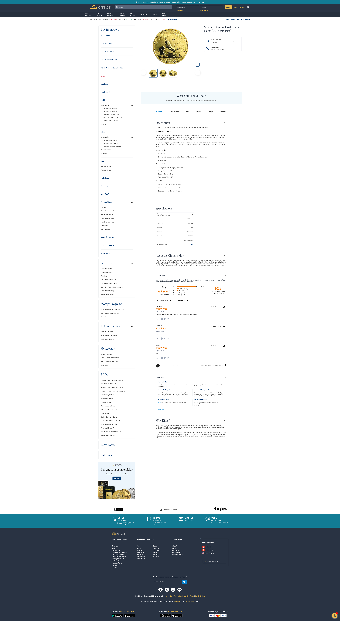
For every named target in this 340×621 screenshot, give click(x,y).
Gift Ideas (104, 84)
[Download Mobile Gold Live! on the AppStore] (129, 615)
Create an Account (117, 563)
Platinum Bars (106, 170)
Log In (228, 7)
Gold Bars (104, 124)
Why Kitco (223, 111)
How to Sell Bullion (107, 398)
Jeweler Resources (107, 332)
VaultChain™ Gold (108, 51)
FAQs (104, 374)
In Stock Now (106, 43)
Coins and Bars (106, 269)
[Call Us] (114, 521)
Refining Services (111, 326)
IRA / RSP (156, 556)
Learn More (160, 410)
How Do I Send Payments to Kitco (113, 391)
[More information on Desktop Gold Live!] (165, 615)
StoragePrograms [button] (110, 14)
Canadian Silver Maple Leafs (112, 146)
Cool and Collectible (109, 92)
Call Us (120, 518)
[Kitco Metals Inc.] (119, 533)
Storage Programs (111, 304)
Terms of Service (190, 601)
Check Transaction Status (110, 358)
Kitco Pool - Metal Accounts (112, 68)
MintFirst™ (105, 194)
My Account (108, 348)
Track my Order (116, 561)
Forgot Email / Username (109, 361)
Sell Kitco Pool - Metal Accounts (112, 287)
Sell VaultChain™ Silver (109, 283)
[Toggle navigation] (132, 30)
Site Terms (190, 596)
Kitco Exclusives (107, 237)
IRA (192, 244)
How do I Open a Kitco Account (112, 380)
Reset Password (204, 10)
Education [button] (144, 14)
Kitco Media (176, 552)
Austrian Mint (105, 229)
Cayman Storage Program (110, 313)
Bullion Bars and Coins (109, 417)
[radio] (191, 286)
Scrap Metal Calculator (109, 335)
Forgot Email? (180, 10)
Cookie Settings (199, 596)
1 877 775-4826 (230, 19)
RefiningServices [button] (122, 14)
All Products (106, 35)
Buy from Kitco (110, 29)
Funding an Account (118, 559)
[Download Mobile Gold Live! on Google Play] (117, 615)
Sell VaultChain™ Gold (109, 280)
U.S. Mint (104, 207)
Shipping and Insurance (109, 409)
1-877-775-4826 (220, 49)
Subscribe (107, 455)
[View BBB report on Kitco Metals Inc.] (118, 510)
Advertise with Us (177, 554)
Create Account (239, 7)
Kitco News (108, 445)
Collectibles (141, 556)
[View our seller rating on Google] (220, 509)
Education (115, 565)
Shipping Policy (116, 550)
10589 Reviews (165, 294)
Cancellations (105, 413)
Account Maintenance (108, 384)
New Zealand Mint (107, 222)
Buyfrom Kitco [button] (88, 14)
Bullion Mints (106, 202)
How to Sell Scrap (107, 402)
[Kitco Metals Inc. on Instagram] (167, 590)
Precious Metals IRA (108, 428)
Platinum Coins (106, 166)
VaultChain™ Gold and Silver (111, 432)
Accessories (105, 253)
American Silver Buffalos (110, 143)
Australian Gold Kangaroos (111, 120)
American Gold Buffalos (110, 111)
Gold (103, 100)
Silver (103, 132)
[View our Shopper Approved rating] (168, 509)
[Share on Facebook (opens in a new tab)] (162, 319)
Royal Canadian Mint (108, 211)
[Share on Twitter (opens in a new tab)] (165, 319)
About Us (175, 546)
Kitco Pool (156, 548)
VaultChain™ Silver (109, 59)
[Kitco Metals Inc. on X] (173, 590)
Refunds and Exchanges (119, 552)
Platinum (104, 161)
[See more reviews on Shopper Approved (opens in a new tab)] (168, 319)
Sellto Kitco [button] (99, 14)
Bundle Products (107, 245)
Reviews (198, 111)
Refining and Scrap (107, 291)
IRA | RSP (104, 317)
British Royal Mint (107, 215)
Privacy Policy (168, 596)
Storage (210, 111)
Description (159, 111)
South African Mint (107, 218)
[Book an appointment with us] (208, 521)
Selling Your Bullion (107, 294)
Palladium (105, 178)
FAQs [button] (155, 14)
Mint (187, 111)
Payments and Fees (108, 406)
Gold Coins (105, 105)
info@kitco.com (245, 19)
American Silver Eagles (110, 140)
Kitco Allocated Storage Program (112, 309)
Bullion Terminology (108, 435)
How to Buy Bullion (107, 395)
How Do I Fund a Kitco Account (112, 387)
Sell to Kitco (108, 263)
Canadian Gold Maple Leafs (111, 114)
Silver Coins (105, 137)
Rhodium (104, 186)
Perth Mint (104, 226)
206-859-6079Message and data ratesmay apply (159, 522)
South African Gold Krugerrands (112, 117)
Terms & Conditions (179, 596)
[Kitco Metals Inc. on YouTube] (179, 590)
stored (205, 393)
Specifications (175, 111)
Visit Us (215, 518)
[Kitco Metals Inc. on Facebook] (160, 590)
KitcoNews (164, 14)
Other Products (106, 272)
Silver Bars (104, 153)
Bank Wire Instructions (119, 556)
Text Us (156, 518)
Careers (174, 548)
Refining (155, 552)
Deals (103, 76)
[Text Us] (149, 521)
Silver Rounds (106, 150)
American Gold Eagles (110, 108)
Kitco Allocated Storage (109, 424)
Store (159, 402)
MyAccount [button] (132, 14)
